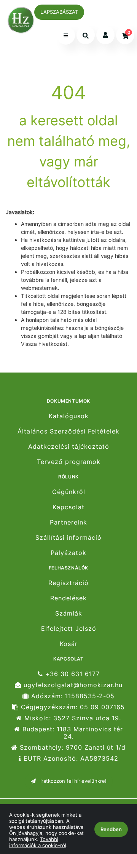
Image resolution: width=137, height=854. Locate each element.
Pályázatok (68, 553)
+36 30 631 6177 (71, 674)
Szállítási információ (68, 537)
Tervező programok (68, 461)
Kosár (69, 644)
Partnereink (68, 522)
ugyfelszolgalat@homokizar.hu (72, 685)
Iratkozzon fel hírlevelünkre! (73, 781)
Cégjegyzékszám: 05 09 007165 (72, 707)
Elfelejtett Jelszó (68, 628)
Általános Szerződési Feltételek (68, 431)
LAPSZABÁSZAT (59, 12)
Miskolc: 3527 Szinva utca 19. (71, 718)
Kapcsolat (68, 507)
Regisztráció (68, 583)
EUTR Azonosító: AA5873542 (69, 758)
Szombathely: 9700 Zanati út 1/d (72, 747)
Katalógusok (69, 416)
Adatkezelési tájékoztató (68, 446)
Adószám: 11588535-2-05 (72, 696)
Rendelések (68, 598)
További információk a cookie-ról (37, 842)
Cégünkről (68, 492)
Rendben (111, 829)
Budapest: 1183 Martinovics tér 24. (71, 733)
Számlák (68, 613)
